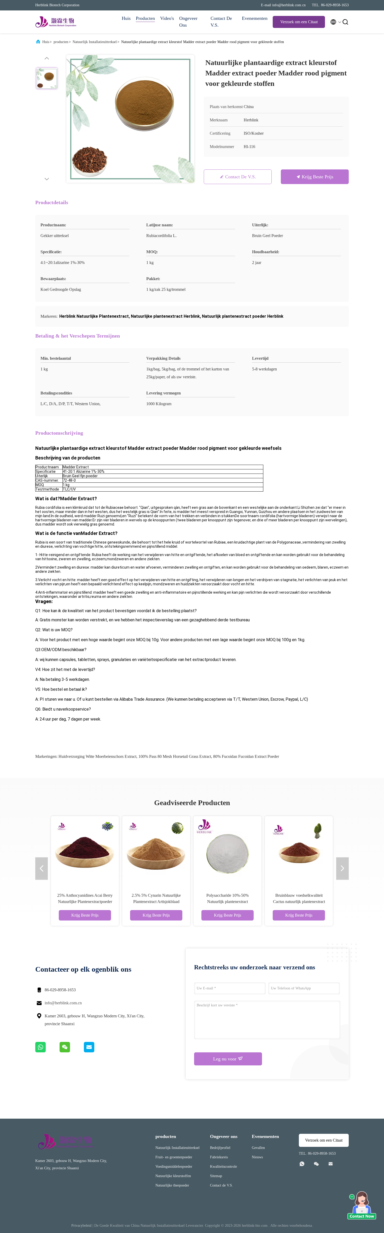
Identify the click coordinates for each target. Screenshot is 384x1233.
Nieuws (257, 1157)
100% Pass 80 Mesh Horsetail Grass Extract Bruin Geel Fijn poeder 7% (170, 901)
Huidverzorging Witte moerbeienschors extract (97, 756)
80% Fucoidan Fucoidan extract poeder (246, 756)
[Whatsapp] (47, 1051)
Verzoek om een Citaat (299, 22)
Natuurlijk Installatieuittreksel (95, 42)
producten (61, 42)
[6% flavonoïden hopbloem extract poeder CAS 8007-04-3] (98, 850)
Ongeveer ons (188, 22)
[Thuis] (56, 22)
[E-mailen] (95, 1051)
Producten (145, 18)
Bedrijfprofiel (220, 1148)
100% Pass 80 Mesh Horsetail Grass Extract (174, 756)
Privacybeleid (81, 1226)
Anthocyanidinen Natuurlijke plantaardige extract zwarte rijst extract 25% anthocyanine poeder (312, 901)
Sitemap (216, 1176)
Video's (167, 18)
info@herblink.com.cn (63, 1003)
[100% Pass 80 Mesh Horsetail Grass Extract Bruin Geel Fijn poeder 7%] (170, 850)
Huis (126, 18)
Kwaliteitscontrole (223, 1167)
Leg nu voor (225, 1058)
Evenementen (254, 18)
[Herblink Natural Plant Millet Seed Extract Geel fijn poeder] (241, 850)
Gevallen (258, 1148)
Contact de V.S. (221, 22)
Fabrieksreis (219, 1157)
